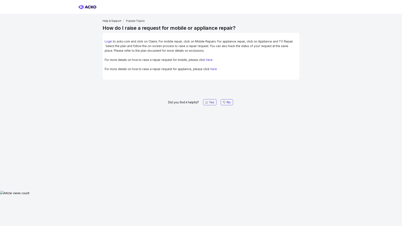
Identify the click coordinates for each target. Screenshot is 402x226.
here (209, 60)
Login (108, 41)
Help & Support (112, 20)
